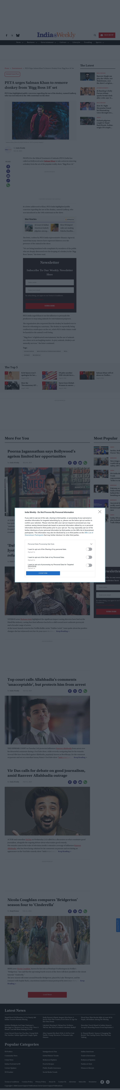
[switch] (89, 549)
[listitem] (60, 544)
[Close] (100, 512)
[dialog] (60, 545)
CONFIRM (43, 573)
